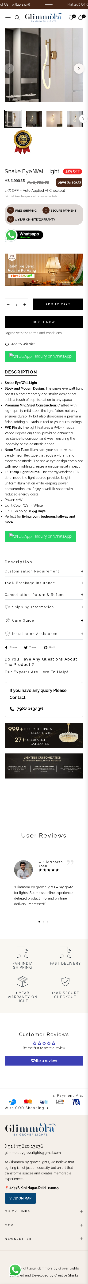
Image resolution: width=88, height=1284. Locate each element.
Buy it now (44, 322)
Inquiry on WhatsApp (53, 356)
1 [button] (39, 921)
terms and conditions (45, 333)
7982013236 (30, 708)
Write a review (44, 1061)
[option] (44, 67)
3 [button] (47, 921)
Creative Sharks (66, 1275)
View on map (20, 1198)
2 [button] (43, 921)
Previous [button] (9, 68)
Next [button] (79, 68)
